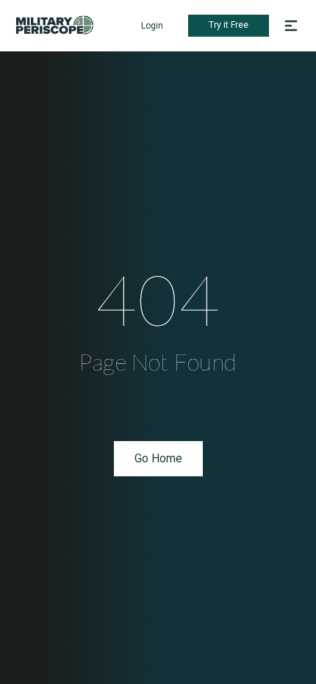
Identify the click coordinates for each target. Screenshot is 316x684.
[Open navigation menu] (291, 25)
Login (152, 26)
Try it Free (228, 25)
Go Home (158, 458)
